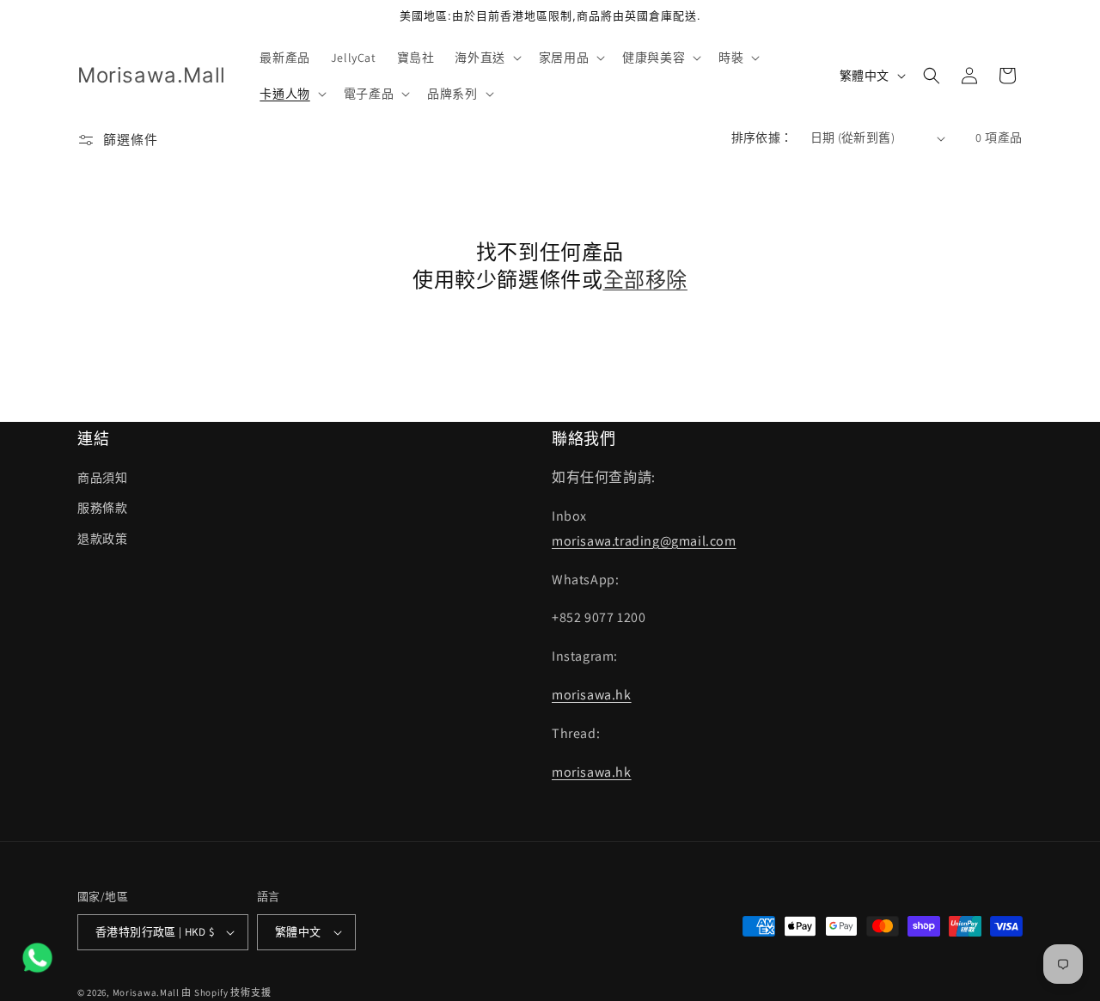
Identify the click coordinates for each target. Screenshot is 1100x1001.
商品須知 (102, 477)
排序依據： (762, 137)
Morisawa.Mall (146, 992)
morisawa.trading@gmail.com (644, 541)
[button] (486, 58)
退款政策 (102, 538)
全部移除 (645, 279)
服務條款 (102, 508)
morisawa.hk (592, 695)
